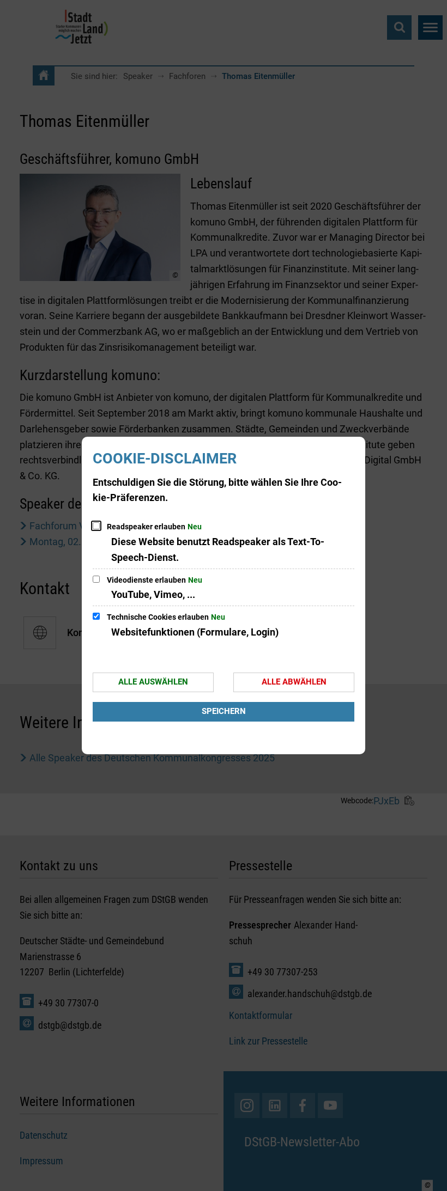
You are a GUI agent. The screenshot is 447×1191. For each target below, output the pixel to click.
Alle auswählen (153, 682)
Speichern (224, 711)
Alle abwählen (294, 682)
